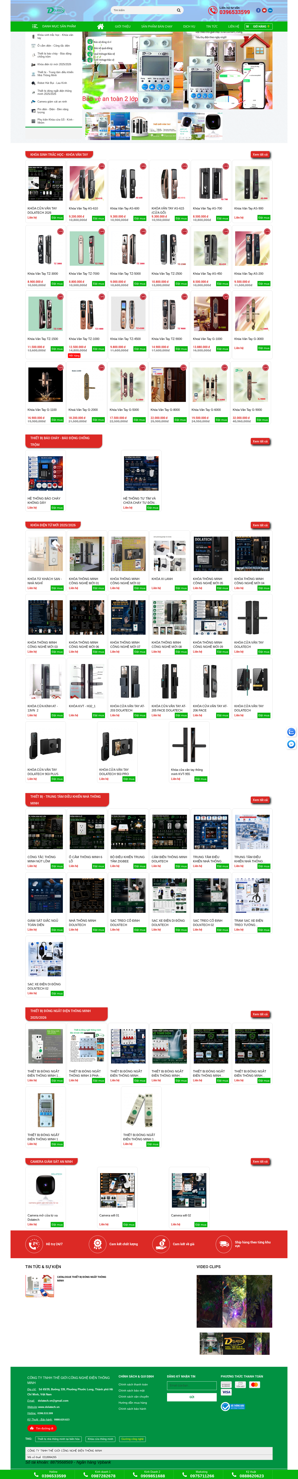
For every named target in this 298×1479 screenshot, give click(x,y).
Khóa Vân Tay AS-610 (83, 208)
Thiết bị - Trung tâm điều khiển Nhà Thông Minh (55, 74)
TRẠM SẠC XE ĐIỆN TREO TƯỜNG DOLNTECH (248, 925)
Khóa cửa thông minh (100, 1439)
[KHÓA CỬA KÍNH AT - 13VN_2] (45, 697)
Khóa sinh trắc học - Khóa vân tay (55, 37)
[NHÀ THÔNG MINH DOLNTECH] (87, 911)
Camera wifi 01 (109, 1215)
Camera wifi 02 (181, 1215)
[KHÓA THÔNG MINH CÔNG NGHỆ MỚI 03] (45, 633)
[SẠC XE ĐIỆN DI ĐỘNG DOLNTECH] (169, 911)
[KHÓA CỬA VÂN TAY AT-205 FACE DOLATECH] (169, 697)
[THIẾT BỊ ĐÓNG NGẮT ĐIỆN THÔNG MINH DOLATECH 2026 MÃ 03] (211, 1062)
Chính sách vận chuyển (134, 1396)
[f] (270, 11)
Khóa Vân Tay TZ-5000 (125, 273)
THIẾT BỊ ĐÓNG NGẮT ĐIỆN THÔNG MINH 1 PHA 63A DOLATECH (43, 1139)
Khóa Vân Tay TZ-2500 (167, 273)
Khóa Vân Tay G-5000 (124, 409)
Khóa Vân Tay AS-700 (207, 208)
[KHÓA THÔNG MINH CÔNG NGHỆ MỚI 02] (128, 570)
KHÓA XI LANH (162, 579)
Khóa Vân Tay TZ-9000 (167, 339)
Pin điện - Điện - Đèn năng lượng (53, 111)
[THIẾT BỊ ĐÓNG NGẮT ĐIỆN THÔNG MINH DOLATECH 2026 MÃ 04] (252, 1062)
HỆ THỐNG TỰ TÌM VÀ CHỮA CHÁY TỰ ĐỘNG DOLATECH (140, 503)
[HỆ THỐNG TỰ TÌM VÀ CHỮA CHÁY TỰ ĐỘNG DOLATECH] (141, 489)
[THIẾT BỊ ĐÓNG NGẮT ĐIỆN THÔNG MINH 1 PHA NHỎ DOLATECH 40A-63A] (141, 1126)
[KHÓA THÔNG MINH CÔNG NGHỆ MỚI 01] (87, 570)
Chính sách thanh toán (133, 1384)
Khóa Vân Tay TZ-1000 (84, 339)
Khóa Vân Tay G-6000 (206, 409)
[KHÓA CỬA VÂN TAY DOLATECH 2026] (45, 199)
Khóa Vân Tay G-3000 (249, 339)
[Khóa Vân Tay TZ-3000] (45, 264)
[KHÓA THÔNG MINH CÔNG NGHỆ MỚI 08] (169, 633)
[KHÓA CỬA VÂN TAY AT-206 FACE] (211, 697)
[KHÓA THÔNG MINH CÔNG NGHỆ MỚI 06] (87, 633)
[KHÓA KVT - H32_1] (87, 697)
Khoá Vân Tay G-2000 (83, 409)
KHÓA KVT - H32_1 (82, 706)
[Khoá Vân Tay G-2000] (86, 401)
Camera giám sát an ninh (52, 101)
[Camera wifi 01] (117, 1206)
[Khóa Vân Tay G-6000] (209, 401)
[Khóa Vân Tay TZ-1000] (87, 330)
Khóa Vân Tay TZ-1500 (43, 339)
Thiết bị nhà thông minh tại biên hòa (58, 1439)
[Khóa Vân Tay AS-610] (87, 199)
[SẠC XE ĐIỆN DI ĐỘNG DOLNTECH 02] (45, 975)
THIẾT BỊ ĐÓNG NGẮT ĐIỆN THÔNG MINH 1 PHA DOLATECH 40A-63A (45, 1076)
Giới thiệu (123, 26)
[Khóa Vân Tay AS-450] (211, 264)
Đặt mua (57, 217)
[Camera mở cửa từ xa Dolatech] (45, 1206)
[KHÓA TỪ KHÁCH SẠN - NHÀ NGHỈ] (45, 570)
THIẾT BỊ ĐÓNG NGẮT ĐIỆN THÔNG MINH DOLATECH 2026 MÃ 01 (127, 1076)
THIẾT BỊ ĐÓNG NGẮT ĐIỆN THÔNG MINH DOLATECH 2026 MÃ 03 (209, 1076)
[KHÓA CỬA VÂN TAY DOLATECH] (252, 633)
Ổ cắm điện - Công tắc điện (54, 45)
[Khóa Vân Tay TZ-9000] (169, 330)
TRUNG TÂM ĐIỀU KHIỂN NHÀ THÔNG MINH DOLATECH (207, 861)
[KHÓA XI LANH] (169, 570)
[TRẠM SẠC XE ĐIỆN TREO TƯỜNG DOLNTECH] (252, 911)
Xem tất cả (260, 154)
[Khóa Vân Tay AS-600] (128, 199)
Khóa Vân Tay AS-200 (248, 273)
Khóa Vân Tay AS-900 (248, 208)
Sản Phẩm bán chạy (156, 26)
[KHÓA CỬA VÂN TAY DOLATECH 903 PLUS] (45, 761)
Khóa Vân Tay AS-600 (124, 208)
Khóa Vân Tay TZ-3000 (43, 273)
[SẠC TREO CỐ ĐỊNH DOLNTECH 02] (211, 911)
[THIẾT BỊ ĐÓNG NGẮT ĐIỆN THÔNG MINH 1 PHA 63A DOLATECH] (45, 1126)
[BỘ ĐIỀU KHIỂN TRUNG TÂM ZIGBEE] (128, 848)
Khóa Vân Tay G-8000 (165, 409)
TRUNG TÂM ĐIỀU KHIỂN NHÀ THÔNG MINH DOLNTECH (248, 861)
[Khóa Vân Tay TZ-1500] (45, 330)
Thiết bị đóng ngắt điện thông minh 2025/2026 (55, 92)
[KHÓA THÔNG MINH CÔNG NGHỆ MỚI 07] (128, 633)
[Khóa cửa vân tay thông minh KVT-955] (189, 761)
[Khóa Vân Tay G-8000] (168, 401)
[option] (108, 126)
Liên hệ (233, 26)
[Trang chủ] (96, 26)
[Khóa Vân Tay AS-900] (252, 199)
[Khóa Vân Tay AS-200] (252, 264)
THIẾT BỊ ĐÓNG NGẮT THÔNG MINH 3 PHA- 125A (85, 1076)
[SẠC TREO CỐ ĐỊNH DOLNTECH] (128, 911)
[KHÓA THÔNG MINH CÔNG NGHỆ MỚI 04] (252, 570)
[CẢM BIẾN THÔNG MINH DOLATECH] (169, 848)
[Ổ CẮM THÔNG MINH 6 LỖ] (87, 848)
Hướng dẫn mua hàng (133, 1402)
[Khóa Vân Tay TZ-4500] (128, 330)
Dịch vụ (189, 26)
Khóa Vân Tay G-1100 (42, 409)
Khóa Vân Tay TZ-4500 (125, 339)
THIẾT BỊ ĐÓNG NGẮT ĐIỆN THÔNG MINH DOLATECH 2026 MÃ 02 (168, 1076)
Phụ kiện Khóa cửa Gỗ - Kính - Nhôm (56, 121)
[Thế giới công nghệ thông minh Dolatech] (258, 11)
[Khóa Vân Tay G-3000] (252, 330)
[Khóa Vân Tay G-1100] (45, 401)
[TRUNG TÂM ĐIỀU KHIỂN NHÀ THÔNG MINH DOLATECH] (211, 848)
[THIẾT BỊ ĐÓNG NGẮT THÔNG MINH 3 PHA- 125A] (87, 1062)
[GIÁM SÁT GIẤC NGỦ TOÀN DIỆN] (45, 911)
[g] (264, 11)
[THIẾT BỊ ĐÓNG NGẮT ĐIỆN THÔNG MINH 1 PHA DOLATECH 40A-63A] (45, 1062)
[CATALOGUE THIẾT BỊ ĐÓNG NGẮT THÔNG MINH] (39, 1296)
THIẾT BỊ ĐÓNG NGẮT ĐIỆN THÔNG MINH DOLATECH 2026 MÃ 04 (251, 1076)
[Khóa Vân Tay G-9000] (251, 401)
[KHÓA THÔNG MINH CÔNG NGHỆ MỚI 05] (211, 570)
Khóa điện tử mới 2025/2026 (54, 64)
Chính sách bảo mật (132, 1390)
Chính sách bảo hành (132, 1408)
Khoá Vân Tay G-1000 (207, 339)
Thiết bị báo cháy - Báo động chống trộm (54, 55)
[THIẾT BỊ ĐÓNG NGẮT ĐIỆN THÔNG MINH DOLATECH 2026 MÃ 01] (128, 1062)
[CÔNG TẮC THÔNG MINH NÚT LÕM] (45, 848)
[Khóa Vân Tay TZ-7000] (87, 264)
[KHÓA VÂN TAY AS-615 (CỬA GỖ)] (169, 199)
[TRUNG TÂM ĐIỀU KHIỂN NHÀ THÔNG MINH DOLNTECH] (252, 848)
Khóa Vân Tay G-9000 (247, 409)
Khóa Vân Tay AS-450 (207, 273)
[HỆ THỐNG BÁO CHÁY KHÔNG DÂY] (45, 489)
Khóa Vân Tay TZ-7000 (84, 273)
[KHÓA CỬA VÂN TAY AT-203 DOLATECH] (128, 697)
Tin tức (212, 26)
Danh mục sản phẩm (59, 26)
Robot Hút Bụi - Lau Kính (52, 83)
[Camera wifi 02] (189, 1206)
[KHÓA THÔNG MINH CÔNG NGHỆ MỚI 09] (211, 633)
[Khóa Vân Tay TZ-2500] (169, 264)
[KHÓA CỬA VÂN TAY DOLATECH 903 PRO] (117, 761)
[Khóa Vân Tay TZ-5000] (128, 264)
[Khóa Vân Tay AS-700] (211, 199)
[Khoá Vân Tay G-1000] (211, 330)
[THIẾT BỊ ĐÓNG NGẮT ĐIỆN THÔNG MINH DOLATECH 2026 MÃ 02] (169, 1062)
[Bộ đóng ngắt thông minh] (177, 70)
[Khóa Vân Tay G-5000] (127, 401)
